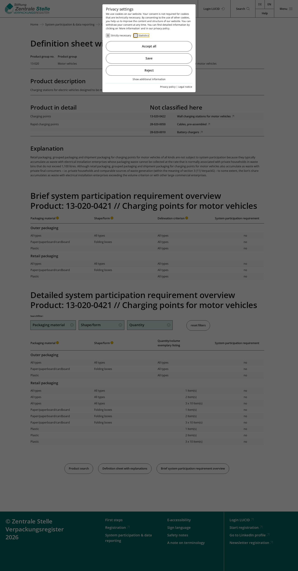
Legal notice (185, 86)
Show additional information (149, 79)
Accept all (149, 46)
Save (149, 58)
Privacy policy (168, 86)
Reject (149, 70)
